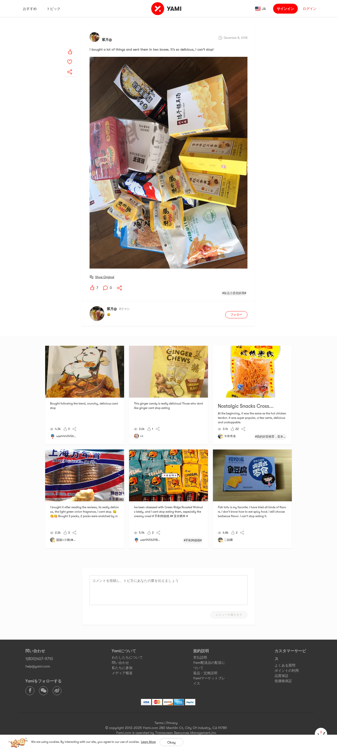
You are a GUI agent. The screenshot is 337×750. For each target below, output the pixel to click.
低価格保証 (283, 681)
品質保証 (281, 676)
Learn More (148, 742)
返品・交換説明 (205, 673)
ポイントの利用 (287, 670)
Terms (159, 723)
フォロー (236, 314)
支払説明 (200, 657)
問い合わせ (120, 663)
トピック (53, 9)
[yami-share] (122, 285)
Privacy (172, 723)
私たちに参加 (122, 668)
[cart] (321, 734)
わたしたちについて (127, 657)
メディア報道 (122, 673)
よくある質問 (285, 665)
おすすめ (30, 9)
